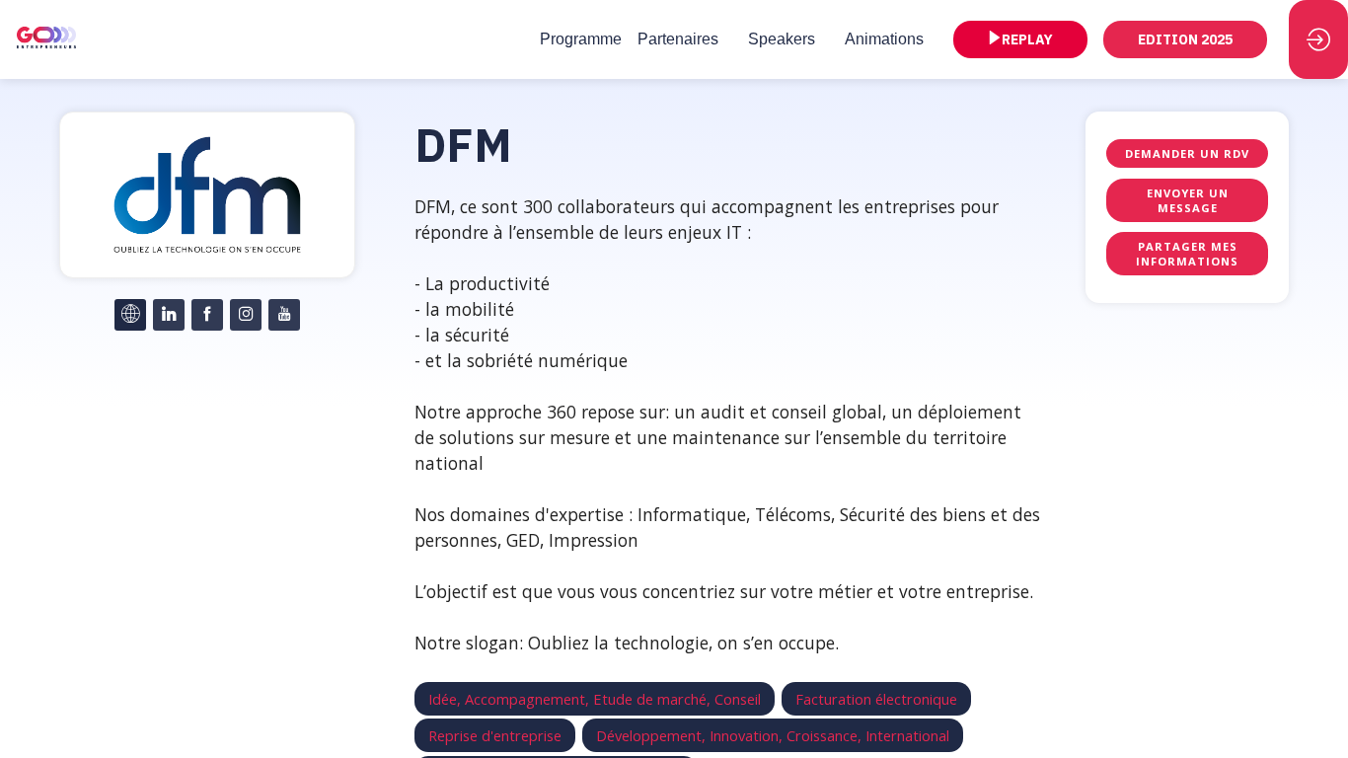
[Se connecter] (1318, 39)
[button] (1020, 39)
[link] (581, 39)
